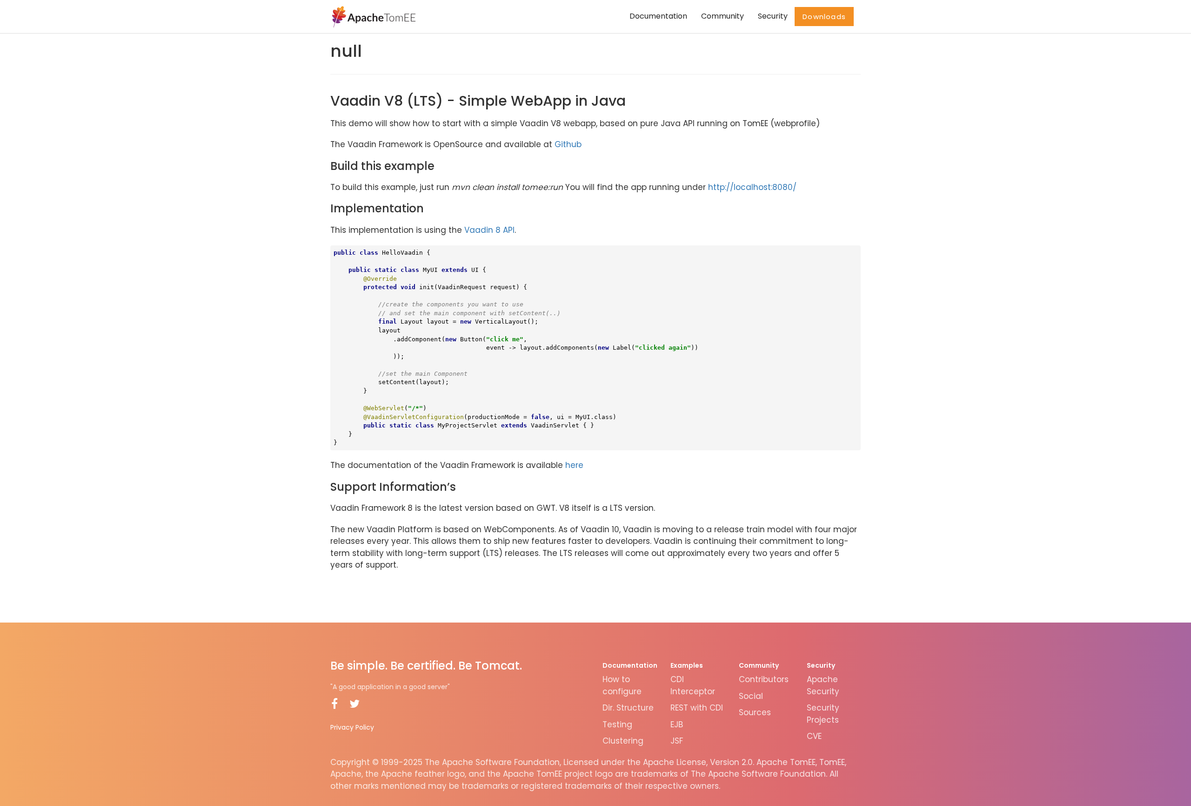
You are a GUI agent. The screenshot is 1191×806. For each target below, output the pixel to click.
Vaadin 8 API (489, 230)
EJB (676, 724)
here (574, 465)
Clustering (622, 740)
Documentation (658, 16)
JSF (676, 740)
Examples (686, 665)
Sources (755, 712)
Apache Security (823, 685)
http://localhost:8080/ (752, 187)
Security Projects (823, 713)
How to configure (622, 685)
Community (722, 16)
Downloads (824, 16)
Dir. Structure (628, 707)
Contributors (764, 679)
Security (773, 16)
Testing (617, 724)
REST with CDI (696, 707)
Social (751, 696)
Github (568, 144)
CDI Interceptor (692, 685)
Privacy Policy (352, 727)
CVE (814, 736)
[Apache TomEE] (372, 16)
